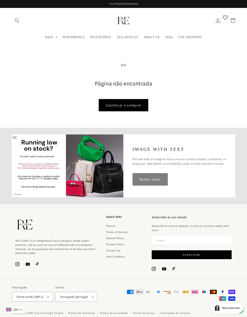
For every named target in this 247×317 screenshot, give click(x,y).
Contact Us (113, 250)
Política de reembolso (81, 313)
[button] (17, 20)
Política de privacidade (114, 313)
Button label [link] (150, 179)
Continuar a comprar (123, 105)
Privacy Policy (115, 244)
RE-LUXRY (27, 313)
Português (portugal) (74, 297)
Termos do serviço (144, 313)
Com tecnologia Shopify (48, 313)
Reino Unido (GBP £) (30, 297)
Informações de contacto (175, 313)
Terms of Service (116, 232)
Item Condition (115, 256)
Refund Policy (115, 238)
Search (110, 225)
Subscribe (192, 254)
